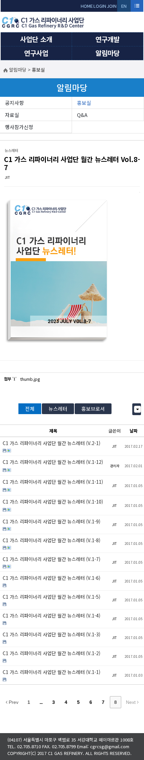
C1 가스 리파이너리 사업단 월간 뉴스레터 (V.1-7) (51, 559)
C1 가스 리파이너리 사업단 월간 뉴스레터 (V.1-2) (51, 653)
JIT (7, 177)
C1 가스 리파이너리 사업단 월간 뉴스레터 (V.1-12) (53, 461)
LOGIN (99, 6)
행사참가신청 (19, 126)
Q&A (82, 114)
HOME (87, 6)
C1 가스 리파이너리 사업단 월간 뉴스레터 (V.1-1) (51, 672)
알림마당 (107, 53)
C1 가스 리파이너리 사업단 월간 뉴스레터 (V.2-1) (51, 443)
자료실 (12, 114)
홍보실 (84, 102)
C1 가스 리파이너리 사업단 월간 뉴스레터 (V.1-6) (51, 577)
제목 (53, 431)
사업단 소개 (36, 39)
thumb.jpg (30, 379)
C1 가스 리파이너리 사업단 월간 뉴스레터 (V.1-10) (53, 501)
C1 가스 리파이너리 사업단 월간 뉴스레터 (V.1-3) (51, 634)
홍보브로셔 (93, 408)
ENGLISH (124, 7)
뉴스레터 (58, 408)
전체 (29, 408)
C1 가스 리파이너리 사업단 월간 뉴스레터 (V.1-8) (51, 540)
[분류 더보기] (137, 409)
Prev (12, 702)
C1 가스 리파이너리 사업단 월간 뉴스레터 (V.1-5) (51, 596)
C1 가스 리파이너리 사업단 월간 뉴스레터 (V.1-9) (51, 521)
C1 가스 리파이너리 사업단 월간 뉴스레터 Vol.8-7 (72, 163)
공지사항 (14, 102)
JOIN (112, 6)
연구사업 (36, 53)
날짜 (134, 431)
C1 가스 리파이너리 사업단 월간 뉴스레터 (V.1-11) (53, 481)
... (41, 702)
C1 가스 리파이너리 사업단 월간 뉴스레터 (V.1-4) (51, 615)
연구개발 (107, 39)
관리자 (114, 465)
